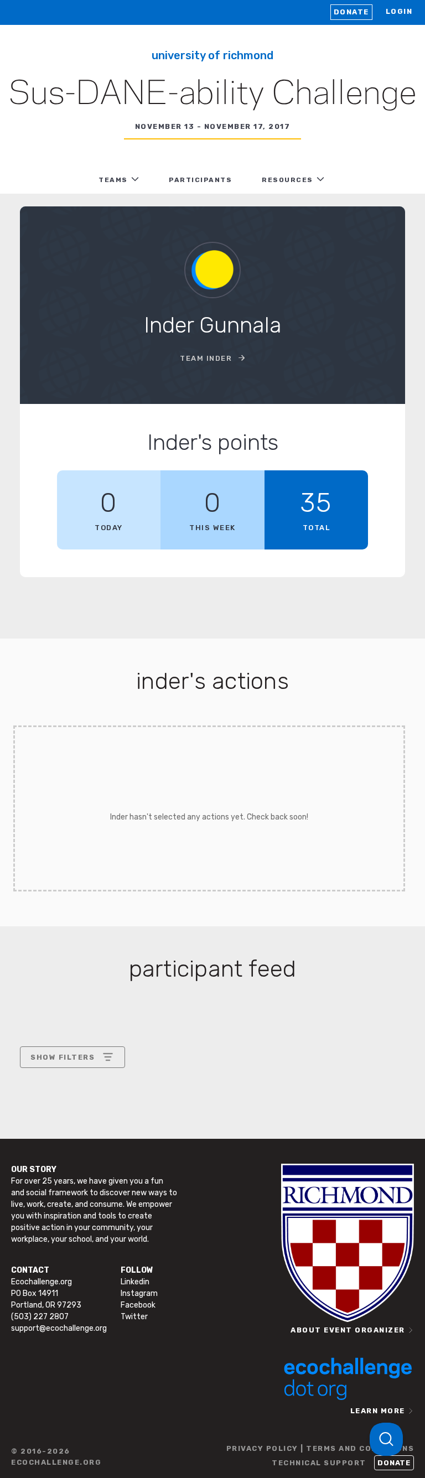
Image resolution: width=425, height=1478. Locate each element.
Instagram (139, 1293)
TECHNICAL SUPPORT (319, 1463)
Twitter (134, 1316)
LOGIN (399, 11)
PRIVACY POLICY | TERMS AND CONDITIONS (320, 1448)
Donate (351, 12)
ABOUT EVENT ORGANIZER (348, 1330)
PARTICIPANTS (200, 180)
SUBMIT (112, 1174)
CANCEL (47, 1174)
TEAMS (113, 180)
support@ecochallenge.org (59, 1328)
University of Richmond (212, 55)
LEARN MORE (377, 1411)
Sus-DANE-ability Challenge (212, 94)
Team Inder (207, 358)
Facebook (138, 1305)
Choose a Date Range (71, 1098)
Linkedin (135, 1282)
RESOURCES (287, 180)
